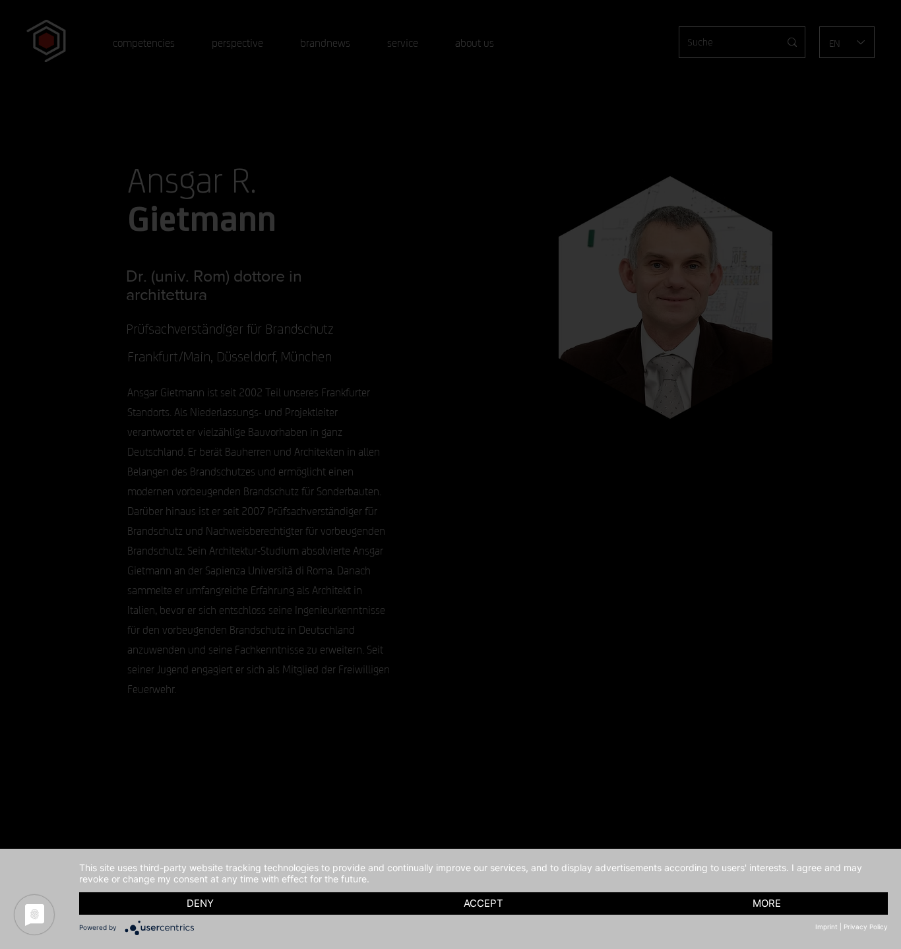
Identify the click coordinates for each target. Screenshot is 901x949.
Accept (483, 903)
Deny (200, 903)
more (767, 903)
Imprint (826, 927)
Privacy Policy (866, 927)
